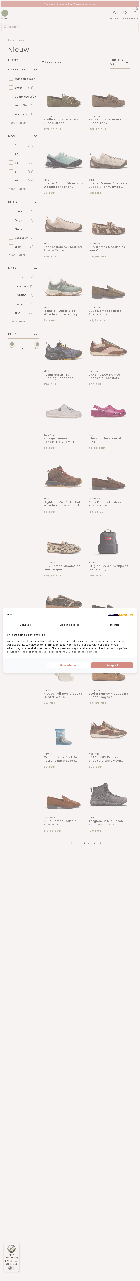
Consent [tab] (25, 624)
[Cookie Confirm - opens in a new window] (120, 614)
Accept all (112, 665)
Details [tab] (115, 624)
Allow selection (68, 665)
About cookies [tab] (70, 624)
